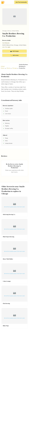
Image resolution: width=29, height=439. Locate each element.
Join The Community (21, 2)
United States (2, 67)
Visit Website (5, 43)
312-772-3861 (6, 47)
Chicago (14, 68)
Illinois (8, 68)
